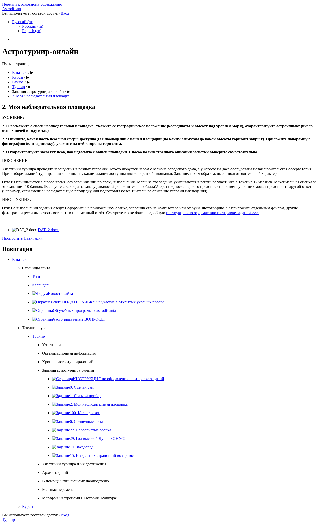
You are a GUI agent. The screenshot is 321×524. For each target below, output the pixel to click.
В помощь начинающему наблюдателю (75, 481)
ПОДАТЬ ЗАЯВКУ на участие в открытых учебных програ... (114, 302)
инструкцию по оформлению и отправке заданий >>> (212, 213)
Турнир (18, 87)
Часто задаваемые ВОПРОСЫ (79, 319)
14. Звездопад (81, 447)
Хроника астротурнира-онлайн (69, 362)
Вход (65, 13)
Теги (36, 276)
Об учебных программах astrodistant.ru (85, 310)
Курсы (17, 77)
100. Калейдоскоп (85, 413)
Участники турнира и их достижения (74, 464)
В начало (19, 72)
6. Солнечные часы (86, 421)
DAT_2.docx (48, 230)
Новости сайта (60, 293)
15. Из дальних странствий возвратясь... (104, 455)
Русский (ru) (22, 22)
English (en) (31, 31)
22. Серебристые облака (90, 430)
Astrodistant (11, 9)
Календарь (41, 285)
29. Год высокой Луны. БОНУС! (97, 438)
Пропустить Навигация (22, 238)
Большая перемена (58, 489)
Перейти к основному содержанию (32, 4)
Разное (18, 82)
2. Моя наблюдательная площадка (41, 96)
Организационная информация (69, 353)
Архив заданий (55, 472)
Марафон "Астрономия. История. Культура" (80, 498)
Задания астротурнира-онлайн (38, 91)
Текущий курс (34, 328)
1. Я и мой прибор (85, 396)
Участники (51, 345)
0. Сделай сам (82, 387)
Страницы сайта (36, 268)
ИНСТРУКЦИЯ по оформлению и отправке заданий (118, 379)
